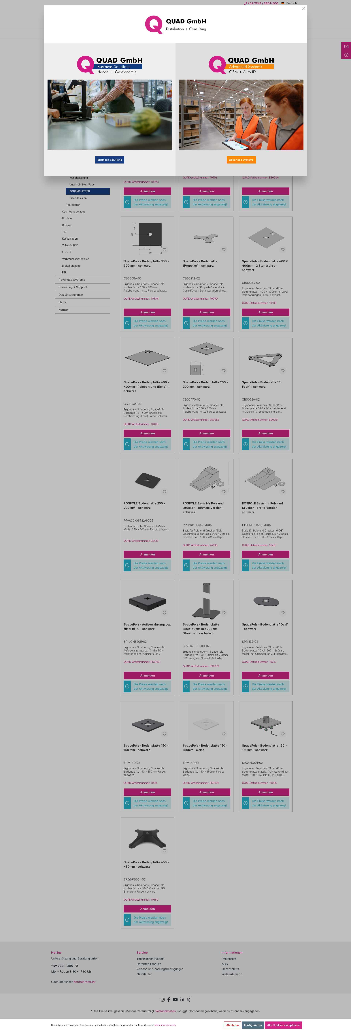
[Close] (303, 8)
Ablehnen (232, 1025)
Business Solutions (109, 159)
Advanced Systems (241, 159)
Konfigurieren (253, 1025)
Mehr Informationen (165, 1025)
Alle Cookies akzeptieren (283, 1025)
